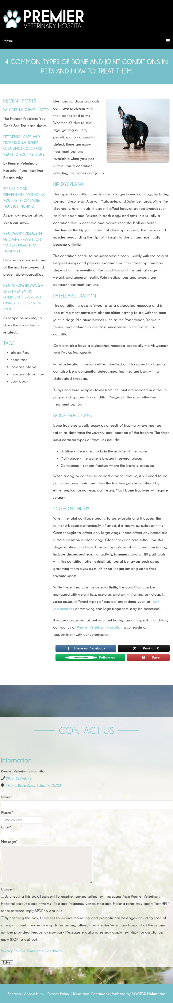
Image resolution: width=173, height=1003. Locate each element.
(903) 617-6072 (19, 778)
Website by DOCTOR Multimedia (139, 994)
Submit (7, 962)
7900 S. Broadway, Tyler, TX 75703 (33, 785)
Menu (8, 41)
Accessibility (34, 994)
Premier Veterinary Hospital (99, 627)
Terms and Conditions (45, 951)
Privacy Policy (12, 951)
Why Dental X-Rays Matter (26, 110)
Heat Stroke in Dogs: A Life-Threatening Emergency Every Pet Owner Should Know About (23, 297)
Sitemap (14, 994)
